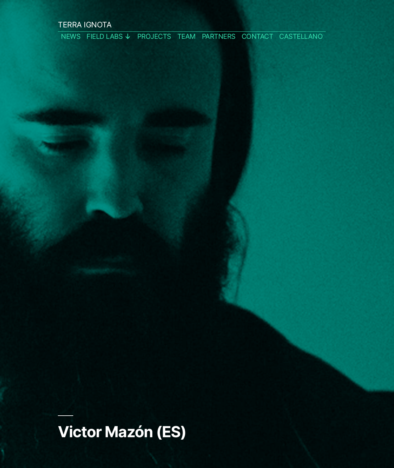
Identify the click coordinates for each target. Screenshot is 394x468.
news (70, 36)
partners (218, 36)
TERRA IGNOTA (84, 24)
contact (257, 36)
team (186, 36)
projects (154, 36)
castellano (301, 36)
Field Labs (104, 36)
